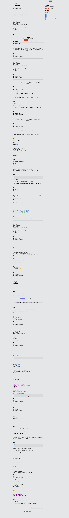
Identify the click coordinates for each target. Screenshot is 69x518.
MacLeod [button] (16, 43)
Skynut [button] (15, 55)
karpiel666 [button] (16, 476)
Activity (46, 13)
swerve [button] (15, 344)
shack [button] (15, 125)
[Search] (48, 1)
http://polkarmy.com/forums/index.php (18, 393)
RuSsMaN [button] (16, 400)
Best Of (46, 19)
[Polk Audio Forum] (14, 0)
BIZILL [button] (15, 379)
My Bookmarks (50, 14)
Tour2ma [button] (16, 238)
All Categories (47, 11)
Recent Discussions (47, 12)
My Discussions (47, 15)
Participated (46, 17)
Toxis (15, 444)
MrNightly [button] (16, 274)
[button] (14, 8)
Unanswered (50, 18)
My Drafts (50, 16)
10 (41, 41)
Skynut (15, 176)
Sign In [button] (26, 511)
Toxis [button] (15, 426)
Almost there (18, 61)
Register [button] (30, 511)
